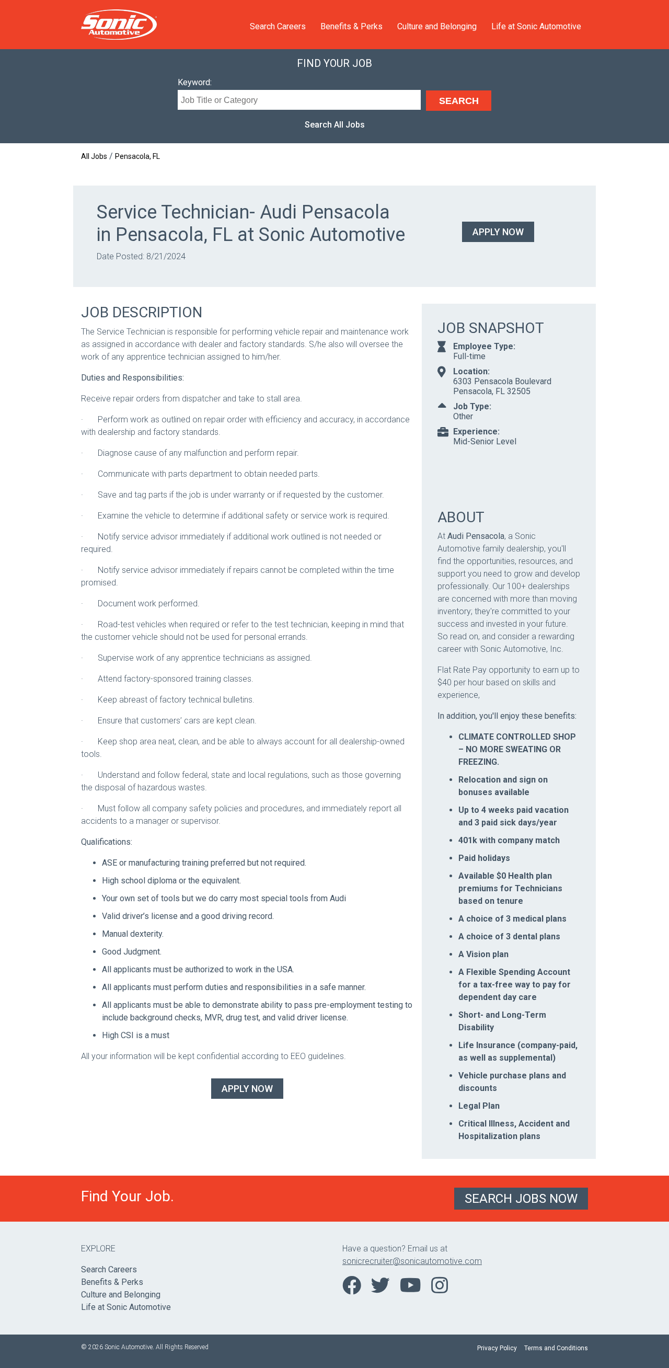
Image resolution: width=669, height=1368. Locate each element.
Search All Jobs (335, 125)
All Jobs (94, 156)
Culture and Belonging (437, 26)
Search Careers (278, 26)
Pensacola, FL (137, 156)
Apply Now (498, 231)
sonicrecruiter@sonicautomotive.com (412, 1261)
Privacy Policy (497, 1348)
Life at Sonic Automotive (536, 26)
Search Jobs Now (521, 1198)
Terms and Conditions (556, 1348)
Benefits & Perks (351, 26)
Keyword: (195, 82)
